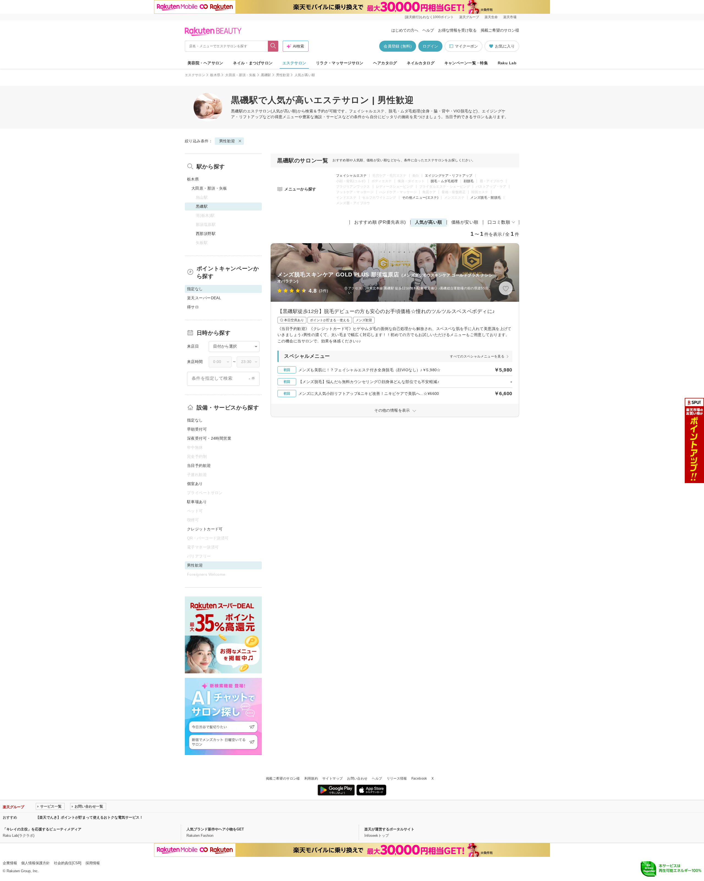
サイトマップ (332, 778)
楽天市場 (509, 17)
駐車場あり (197, 502)
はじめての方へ (404, 30)
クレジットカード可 (205, 529)
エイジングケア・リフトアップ (448, 176)
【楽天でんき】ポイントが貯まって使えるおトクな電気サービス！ (89, 817)
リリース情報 (397, 778)
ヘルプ (428, 30)
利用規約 (311, 778)
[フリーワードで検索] (273, 46)
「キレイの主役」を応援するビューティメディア (42, 829)
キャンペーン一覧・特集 (466, 63)
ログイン (430, 46)
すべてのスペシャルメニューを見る (477, 356)
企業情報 (10, 863)
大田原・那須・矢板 (240, 75)
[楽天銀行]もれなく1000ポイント (429, 17)
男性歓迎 (283, 75)
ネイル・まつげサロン (253, 63)
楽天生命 (491, 17)
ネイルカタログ (421, 63)
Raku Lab (507, 63)
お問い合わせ (357, 778)
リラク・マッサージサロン (340, 63)
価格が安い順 (465, 222)
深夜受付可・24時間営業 (209, 438)
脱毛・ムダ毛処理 (444, 181)
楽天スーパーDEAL (204, 298)
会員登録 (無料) (398, 46)
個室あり (195, 483)
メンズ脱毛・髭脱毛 (485, 198)
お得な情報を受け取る (457, 30)
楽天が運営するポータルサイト (389, 829)
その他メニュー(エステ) (420, 198)
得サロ (193, 307)
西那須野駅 (206, 233)
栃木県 (215, 75)
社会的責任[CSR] (67, 863)
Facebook (419, 778)
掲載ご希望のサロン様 (500, 30)
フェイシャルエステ (351, 176)
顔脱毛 (469, 181)
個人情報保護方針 (35, 863)
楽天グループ (469, 17)
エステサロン (294, 63)
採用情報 (93, 863)
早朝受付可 (197, 429)
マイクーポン (466, 46)
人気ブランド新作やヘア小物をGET (215, 829)
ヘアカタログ (385, 63)
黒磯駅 (266, 75)
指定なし (195, 420)
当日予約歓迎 (199, 465)
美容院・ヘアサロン (205, 63)
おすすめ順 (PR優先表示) (380, 222)
